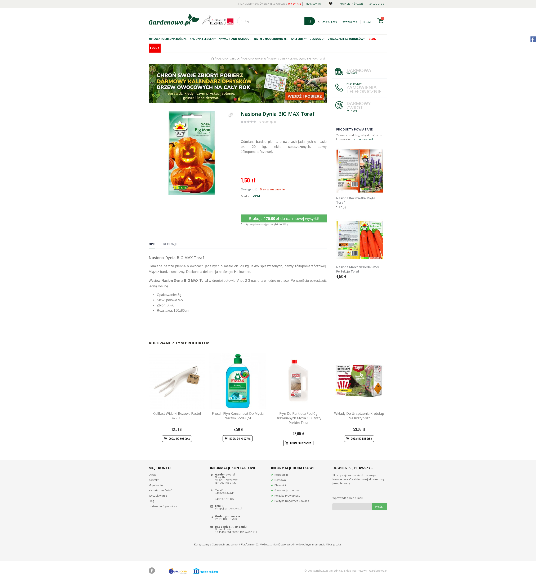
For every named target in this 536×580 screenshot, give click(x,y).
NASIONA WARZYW (254, 58)
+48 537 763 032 (224, 499)
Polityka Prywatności (287, 495)
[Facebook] (152, 570)
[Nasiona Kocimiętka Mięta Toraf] (359, 171)
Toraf (255, 196)
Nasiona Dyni (276, 58)
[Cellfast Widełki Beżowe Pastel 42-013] (177, 381)
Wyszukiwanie (158, 495)
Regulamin (281, 475)
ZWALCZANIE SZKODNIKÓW (345, 39)
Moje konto (313, 3)
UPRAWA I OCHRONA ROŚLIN (167, 39)
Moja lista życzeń (351, 3)
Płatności (280, 485)
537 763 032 (350, 22)
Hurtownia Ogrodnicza (163, 506)
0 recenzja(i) (267, 122)
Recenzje (170, 244)
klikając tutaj (333, 544)
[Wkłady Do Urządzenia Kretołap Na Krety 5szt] (359, 381)
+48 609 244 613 (224, 493)
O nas (152, 475)
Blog (372, 39)
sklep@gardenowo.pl (228, 508)
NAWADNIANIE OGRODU (234, 39)
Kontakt (367, 22)
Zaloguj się (376, 3)
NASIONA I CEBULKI (201, 39)
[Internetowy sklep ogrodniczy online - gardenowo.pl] (174, 20)
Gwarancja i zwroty (286, 490)
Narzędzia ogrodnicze (270, 39)
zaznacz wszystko (363, 139)
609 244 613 (294, 3)
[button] (230, 115)
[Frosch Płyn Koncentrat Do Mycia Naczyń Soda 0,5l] (237, 381)
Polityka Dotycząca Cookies (291, 501)
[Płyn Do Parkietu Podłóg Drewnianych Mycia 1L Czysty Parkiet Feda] (298, 381)
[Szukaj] (309, 21)
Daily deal (330, 3)
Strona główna (212, 58)
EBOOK (154, 48)
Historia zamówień (160, 490)
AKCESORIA (298, 39)
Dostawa (280, 480)
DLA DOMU (316, 39)
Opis (152, 244)
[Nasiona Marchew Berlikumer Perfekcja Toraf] (359, 240)
